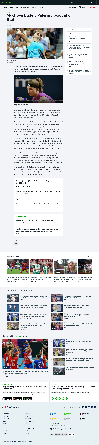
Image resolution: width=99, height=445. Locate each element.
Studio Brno (28, 418)
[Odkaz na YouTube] (63, 398)
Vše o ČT (4, 433)
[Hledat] (86, 2)
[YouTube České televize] (89, 407)
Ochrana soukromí (21, 441)
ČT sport (9, 24)
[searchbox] (78, 2)
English (14, 441)
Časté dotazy (28, 431)
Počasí (4, 426)
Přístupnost (30, 441)
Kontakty (27, 433)
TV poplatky (5, 418)
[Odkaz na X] (59, 398)
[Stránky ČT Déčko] (53, 419)
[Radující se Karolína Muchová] (35, 43)
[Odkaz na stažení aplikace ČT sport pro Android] (17, 398)
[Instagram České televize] (83, 407)
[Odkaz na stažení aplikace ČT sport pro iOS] (7, 398)
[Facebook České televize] (86, 407)
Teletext (4, 421)
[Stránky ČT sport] (68, 414)
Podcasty (4, 423)
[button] (38, 89)
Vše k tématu (88, 256)
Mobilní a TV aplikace (8, 431)
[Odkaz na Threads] (66, 398)
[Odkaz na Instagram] (52, 398)
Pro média (27, 413)
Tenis (8, 12)
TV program (5, 413)
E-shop (4, 428)
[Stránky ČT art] (67, 419)
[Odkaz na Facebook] (56, 398)
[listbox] (64, 434)
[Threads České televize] (95, 407)
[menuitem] (5, 7)
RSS (96, 441)
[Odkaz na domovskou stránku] (8, 2)
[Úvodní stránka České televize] (11, 407)
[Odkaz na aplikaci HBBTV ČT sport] (27, 398)
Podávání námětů (29, 428)
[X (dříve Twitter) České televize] (92, 407)
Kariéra (27, 426)
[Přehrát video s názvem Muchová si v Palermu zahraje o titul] (38, 89)
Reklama (27, 416)
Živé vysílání (5, 416)
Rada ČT (27, 423)
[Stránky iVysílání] (84, 414)
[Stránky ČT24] (53, 414)
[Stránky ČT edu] (83, 419)
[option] (58, 434)
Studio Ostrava (29, 421)
